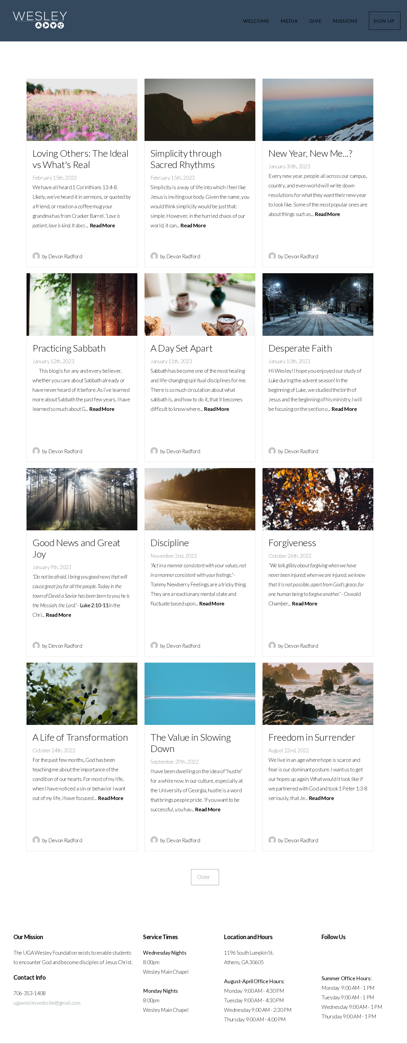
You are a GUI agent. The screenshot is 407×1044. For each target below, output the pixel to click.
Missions (346, 21)
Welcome (257, 21)
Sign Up (385, 21)
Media (290, 21)
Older (205, 877)
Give (316, 21)
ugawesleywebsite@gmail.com (46, 1003)
